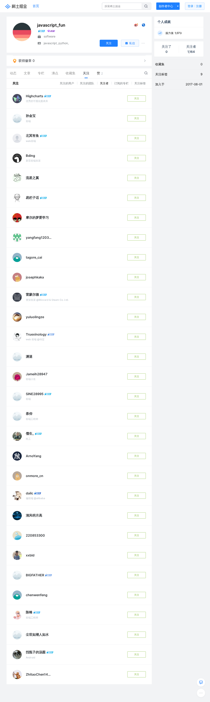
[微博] (136, 25)
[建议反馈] (201, 682)
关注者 (104, 83)
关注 (136, 98)
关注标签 (140, 83)
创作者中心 (166, 6)
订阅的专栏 (121, 83)
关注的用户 (67, 83)
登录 (195, 6)
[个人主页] (143, 25)
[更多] (201, 693)
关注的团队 (87, 83)
